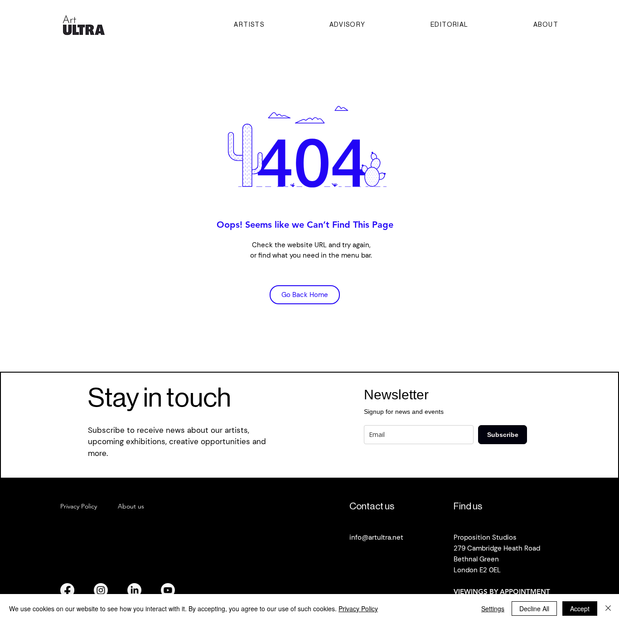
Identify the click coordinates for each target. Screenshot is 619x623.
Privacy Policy (358, 608)
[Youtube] (168, 590)
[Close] (608, 608)
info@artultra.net (376, 537)
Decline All (534, 608)
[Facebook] (67, 590)
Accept (580, 608)
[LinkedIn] (134, 590)
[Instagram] (101, 590)
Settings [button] (492, 608)
